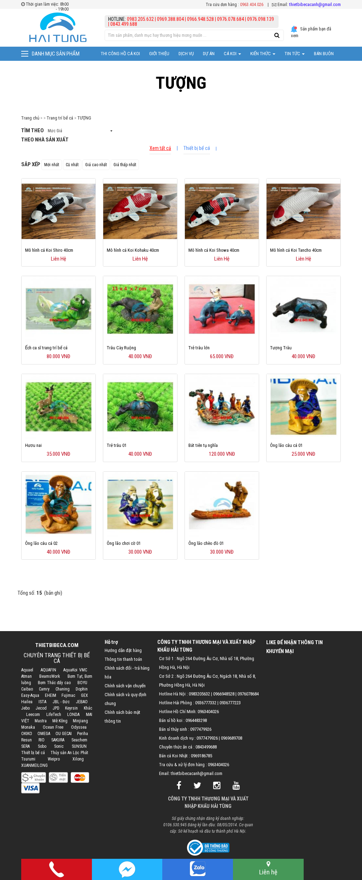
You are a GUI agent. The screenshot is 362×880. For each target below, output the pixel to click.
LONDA (73, 714)
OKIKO (26, 733)
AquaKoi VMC (75, 670)
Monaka (28, 727)
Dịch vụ (186, 53)
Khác (88, 708)
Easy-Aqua (30, 695)
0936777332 (205, 702)
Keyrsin (71, 708)
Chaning (63, 689)
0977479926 (200, 729)
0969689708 (231, 738)
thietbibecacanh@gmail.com (315, 4)
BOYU (82, 682)
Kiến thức (261, 53)
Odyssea (79, 727)
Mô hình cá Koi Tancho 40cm (296, 250)
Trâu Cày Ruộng (121, 347)
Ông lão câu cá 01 (286, 445)
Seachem (79, 740)
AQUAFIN (48, 670)
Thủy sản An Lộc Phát (69, 752)
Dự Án (209, 53)
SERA (25, 746)
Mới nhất (51, 164)
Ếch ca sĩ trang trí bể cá (46, 347)
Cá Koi (231, 53)
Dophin (82, 689)
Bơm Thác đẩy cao (54, 682)
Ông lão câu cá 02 (41, 543)
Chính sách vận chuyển (125, 685)
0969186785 (201, 755)
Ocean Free (53, 727)
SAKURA (57, 740)
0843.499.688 (123, 24)
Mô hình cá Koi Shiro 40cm (49, 250)
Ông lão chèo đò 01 (206, 543)
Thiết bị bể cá (196, 148)
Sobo (42, 746)
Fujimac (68, 695)
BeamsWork (49, 676)
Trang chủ (30, 118)
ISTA (42, 701)
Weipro (54, 759)
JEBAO (82, 701)
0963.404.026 (251, 4)
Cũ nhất (72, 164)
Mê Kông (60, 720)
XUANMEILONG (34, 765)
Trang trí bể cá (60, 118)
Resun (26, 740)
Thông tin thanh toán (123, 659)
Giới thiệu (159, 53)
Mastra (41, 720)
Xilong (78, 759)
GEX (84, 695)
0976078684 (248, 694)
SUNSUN (79, 746)
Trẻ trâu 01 (117, 445)
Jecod (41, 708)
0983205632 (199, 694)
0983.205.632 (141, 19)
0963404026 (208, 711)
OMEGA (43, 733)
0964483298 (196, 720)
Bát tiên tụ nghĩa (203, 445)
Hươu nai (33, 445)
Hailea (27, 701)
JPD (56, 708)
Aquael (27, 670)
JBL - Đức (61, 701)
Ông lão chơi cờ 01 (124, 543)
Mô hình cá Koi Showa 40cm (213, 250)
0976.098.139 (260, 19)
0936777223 (230, 702)
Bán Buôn (324, 53)
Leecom (33, 714)
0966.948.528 (200, 19)
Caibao (27, 689)
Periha (82, 733)
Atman (26, 676)
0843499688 (206, 747)
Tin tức (293, 53)
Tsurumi (28, 759)
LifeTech (53, 714)
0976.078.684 (230, 19)
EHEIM (50, 695)
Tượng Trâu (281, 347)
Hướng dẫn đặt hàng (123, 650)
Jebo (25, 708)
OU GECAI (64, 733)
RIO (42, 740)
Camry (44, 689)
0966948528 (223, 694)
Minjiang (80, 720)
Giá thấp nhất (124, 164)
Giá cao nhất (96, 164)
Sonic (59, 746)
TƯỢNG (84, 118)
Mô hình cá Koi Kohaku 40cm (133, 250)
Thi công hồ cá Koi (120, 53)
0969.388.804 (170, 19)
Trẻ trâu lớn (199, 347)
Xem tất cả (160, 148)
